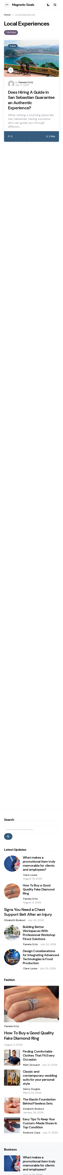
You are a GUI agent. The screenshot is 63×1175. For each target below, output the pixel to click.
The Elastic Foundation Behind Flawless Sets (39, 1101)
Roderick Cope (31, 1132)
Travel (13, 46)
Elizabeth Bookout (14, 920)
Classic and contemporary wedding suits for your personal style (40, 1078)
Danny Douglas (31, 1089)
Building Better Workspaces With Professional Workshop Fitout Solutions (39, 933)
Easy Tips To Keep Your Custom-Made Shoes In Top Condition (40, 1123)
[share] (10, 70)
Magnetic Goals (23, 5)
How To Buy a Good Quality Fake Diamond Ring (38, 889)
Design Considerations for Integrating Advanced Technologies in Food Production (41, 957)
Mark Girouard (31, 1065)
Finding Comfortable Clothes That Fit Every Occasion (39, 1055)
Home (7, 14)
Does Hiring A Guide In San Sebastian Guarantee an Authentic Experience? (31, 100)
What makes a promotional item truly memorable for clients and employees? (39, 864)
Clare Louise (30, 875)
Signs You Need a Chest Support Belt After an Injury (28, 912)
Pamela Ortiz (25, 82)
